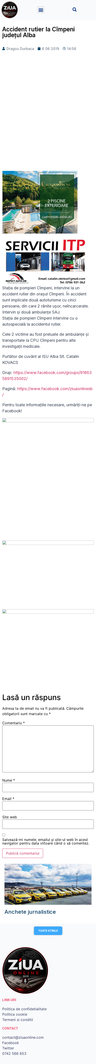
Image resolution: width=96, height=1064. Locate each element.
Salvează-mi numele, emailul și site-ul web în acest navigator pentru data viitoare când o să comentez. (45, 841)
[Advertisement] (48, 118)
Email (8, 798)
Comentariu (13, 723)
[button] (40, 9)
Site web (9, 817)
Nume (8, 780)
